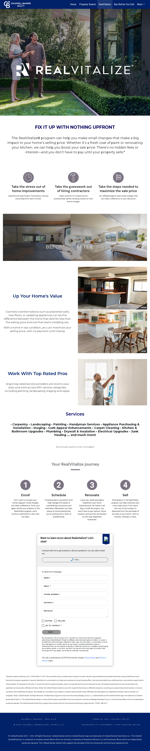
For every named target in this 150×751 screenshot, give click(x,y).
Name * (47, 578)
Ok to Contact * (53, 626)
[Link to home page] (19, 4)
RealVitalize (105, 4)
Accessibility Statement (97, 725)
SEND (51, 632)
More (141, 6)
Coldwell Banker (31, 719)
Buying (48, 621)
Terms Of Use (100, 719)
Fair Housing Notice (127, 725)
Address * (49, 603)
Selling (61, 621)
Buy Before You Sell (124, 4)
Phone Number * (52, 594)
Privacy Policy (89, 658)
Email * (47, 586)
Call (76, 560)
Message (48, 611)
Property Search (87, 4)
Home (73, 4)
